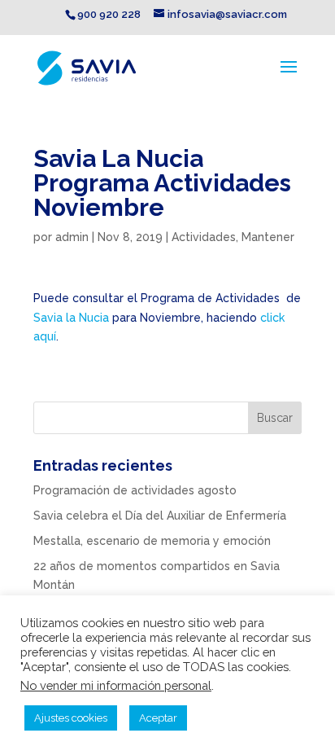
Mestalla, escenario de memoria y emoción (152, 540)
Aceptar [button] (158, 718)
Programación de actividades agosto (135, 490)
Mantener (267, 237)
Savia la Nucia (72, 317)
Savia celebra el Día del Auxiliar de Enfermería (159, 515)
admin (72, 237)
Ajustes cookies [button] (70, 718)
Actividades (204, 237)
